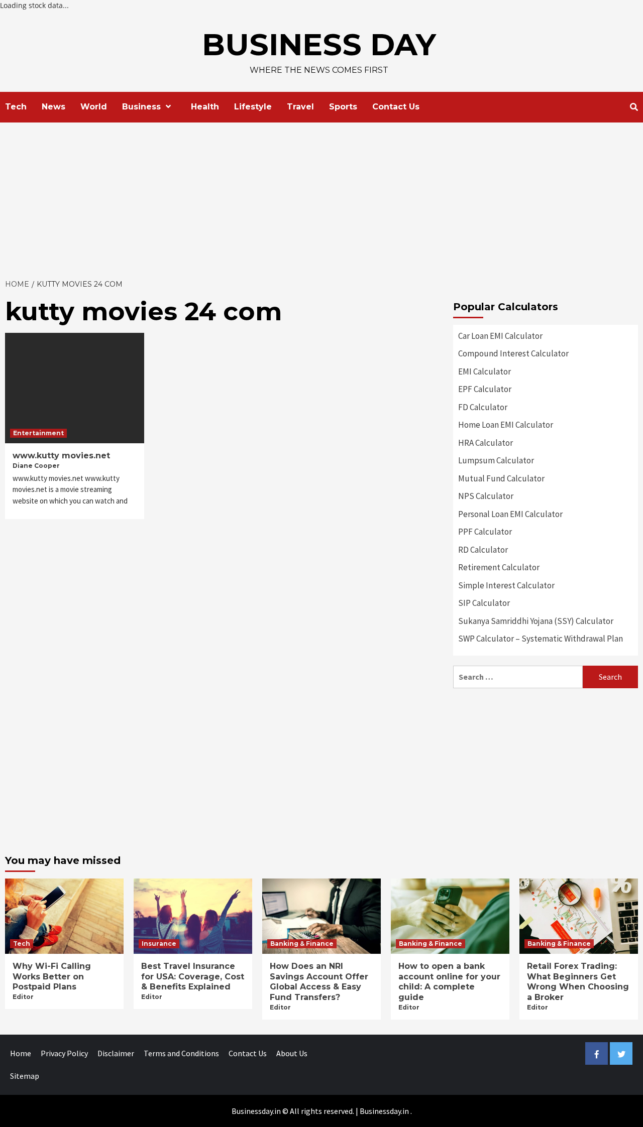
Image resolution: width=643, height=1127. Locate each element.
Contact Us (395, 106)
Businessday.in (384, 1111)
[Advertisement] (321, 198)
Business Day (319, 44)
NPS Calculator (485, 496)
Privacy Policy (64, 1053)
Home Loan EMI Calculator (505, 424)
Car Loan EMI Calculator (500, 335)
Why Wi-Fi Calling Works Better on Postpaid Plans (52, 976)
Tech (16, 106)
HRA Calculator (485, 442)
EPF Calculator (484, 389)
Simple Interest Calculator (506, 585)
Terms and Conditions (181, 1053)
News (53, 106)
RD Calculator (483, 549)
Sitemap (24, 1076)
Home (20, 1053)
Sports (343, 106)
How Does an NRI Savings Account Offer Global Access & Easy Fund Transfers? (319, 981)
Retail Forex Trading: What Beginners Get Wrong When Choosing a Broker (578, 981)
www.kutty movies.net (61, 455)
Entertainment (38, 433)
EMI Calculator (484, 371)
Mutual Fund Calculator (501, 478)
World (93, 106)
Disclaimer (115, 1053)
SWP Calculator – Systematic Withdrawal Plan (540, 638)
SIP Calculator (484, 602)
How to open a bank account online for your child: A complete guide (449, 981)
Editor (23, 996)
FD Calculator (482, 407)
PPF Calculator (485, 531)
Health (205, 106)
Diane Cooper (36, 465)
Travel (300, 106)
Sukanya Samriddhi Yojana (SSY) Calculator (535, 621)
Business (141, 106)
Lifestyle (253, 106)
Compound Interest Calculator (513, 353)
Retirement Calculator (499, 567)
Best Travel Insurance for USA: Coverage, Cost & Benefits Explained (192, 976)
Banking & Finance (302, 943)
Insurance (159, 943)
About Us (291, 1053)
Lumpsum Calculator (496, 460)
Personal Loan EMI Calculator (510, 514)
